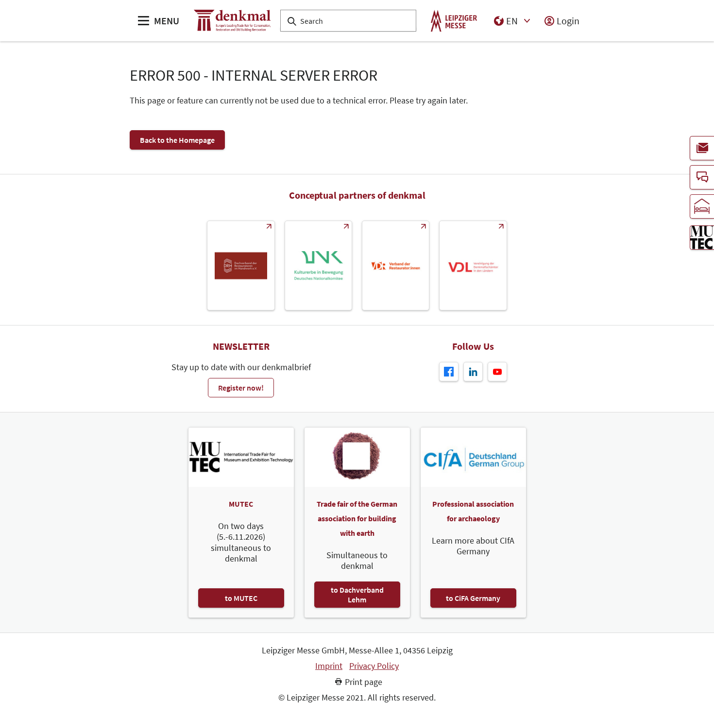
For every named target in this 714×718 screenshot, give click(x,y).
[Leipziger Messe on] (473, 371)
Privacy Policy (374, 666)
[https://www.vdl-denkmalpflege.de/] (473, 265)
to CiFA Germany (473, 598)
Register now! (241, 388)
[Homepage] (232, 21)
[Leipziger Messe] (454, 21)
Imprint (328, 666)
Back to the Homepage (177, 140)
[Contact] (702, 177)
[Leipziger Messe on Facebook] (449, 371)
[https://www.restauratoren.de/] (395, 265)
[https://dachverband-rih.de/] (240, 265)
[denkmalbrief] (702, 148)
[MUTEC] (702, 237)
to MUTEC (241, 598)
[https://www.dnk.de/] (318, 265)
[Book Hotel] (702, 206)
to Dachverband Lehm (357, 594)
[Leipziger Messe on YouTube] (497, 371)
